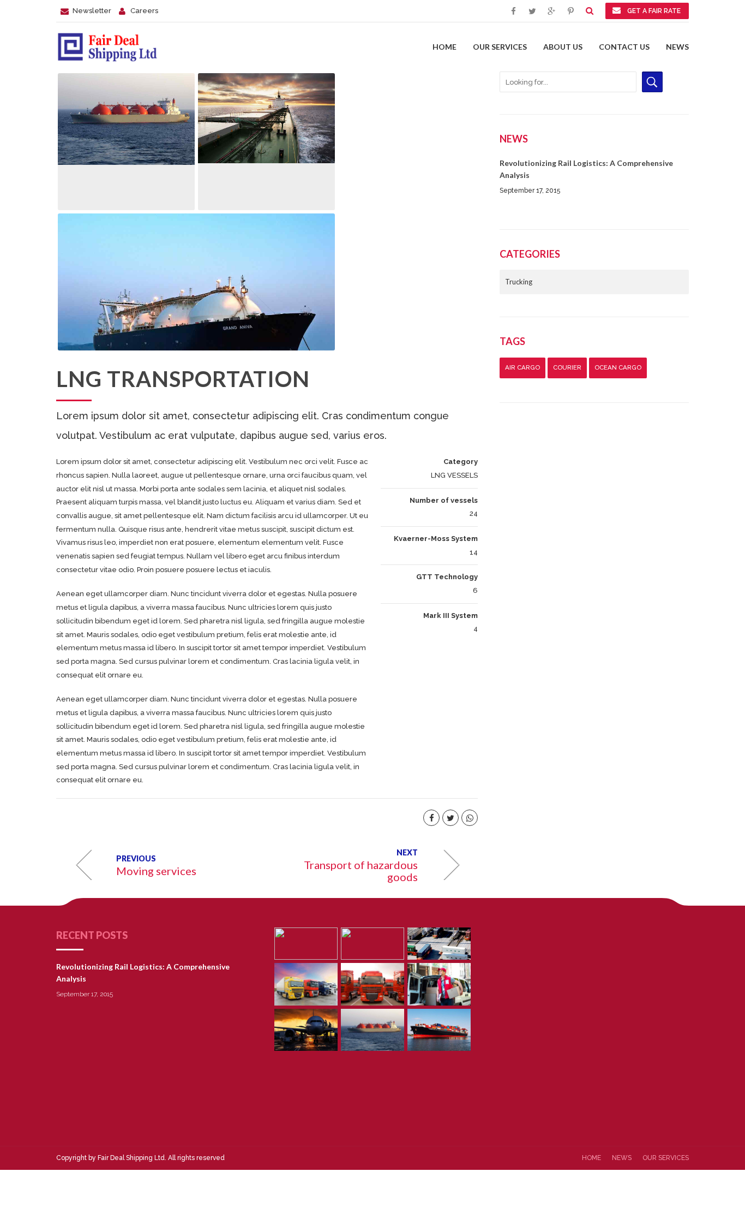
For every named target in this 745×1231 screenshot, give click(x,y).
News (677, 46)
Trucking (518, 281)
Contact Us (624, 46)
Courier (567, 367)
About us (562, 46)
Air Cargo (522, 367)
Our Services (500, 46)
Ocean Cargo (617, 367)
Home (444, 46)
